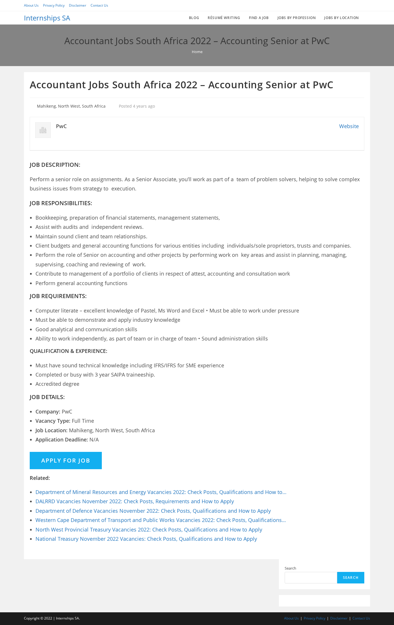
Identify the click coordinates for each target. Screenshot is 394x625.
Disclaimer (77, 5)
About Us (31, 5)
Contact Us (99, 5)
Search (290, 568)
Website (349, 126)
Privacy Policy (54, 5)
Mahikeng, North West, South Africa (71, 106)
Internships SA (47, 18)
